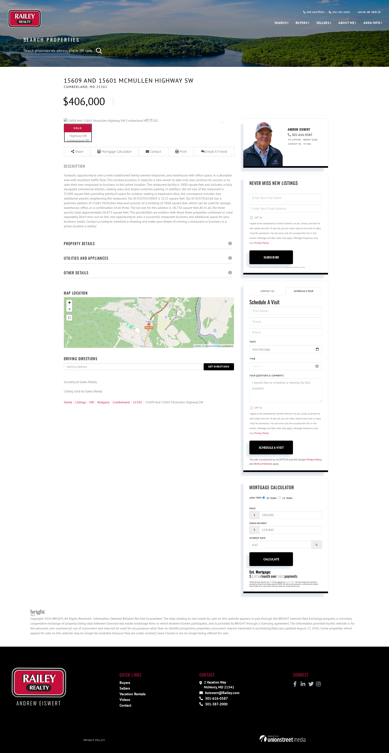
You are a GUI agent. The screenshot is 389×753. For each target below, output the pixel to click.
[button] (99, 51)
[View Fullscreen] (69, 318)
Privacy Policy (261, 242)
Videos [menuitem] (125, 699)
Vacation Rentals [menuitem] (133, 694)
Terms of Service (263, 464)
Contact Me (294, 144)
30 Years (271, 498)
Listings (80, 402)
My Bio (307, 144)
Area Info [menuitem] (371, 23)
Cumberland (121, 402)
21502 (137, 402)
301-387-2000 (341, 12)
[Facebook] (295, 684)
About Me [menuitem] (346, 23)
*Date (252, 341)
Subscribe (271, 257)
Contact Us (267, 291)
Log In (361, 12)
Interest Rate (257, 537)
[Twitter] (310, 684)
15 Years (287, 498)
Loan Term (255, 497)
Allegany (103, 402)
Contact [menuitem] (125, 705)
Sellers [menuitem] (322, 23)
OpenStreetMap (213, 346)
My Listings (294, 139)
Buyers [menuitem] (302, 23)
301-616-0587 (315, 12)
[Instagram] (318, 684)
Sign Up (376, 12)
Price (252, 508)
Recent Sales (310, 139)
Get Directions (218, 366)
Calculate (271, 559)
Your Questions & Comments (266, 375)
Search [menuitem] (280, 23)
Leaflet (197, 346)
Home (68, 402)
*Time (252, 358)
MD (91, 402)
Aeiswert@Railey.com (221, 692)
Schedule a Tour (303, 291)
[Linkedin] (303, 684)
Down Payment (258, 523)
